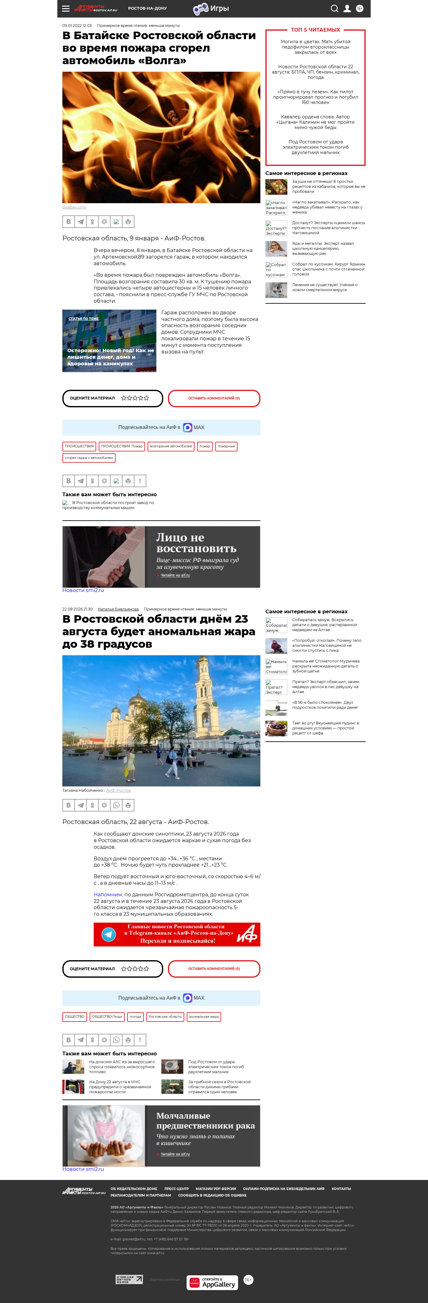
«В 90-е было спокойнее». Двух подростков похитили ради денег (325, 705)
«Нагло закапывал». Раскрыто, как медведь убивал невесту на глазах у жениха (327, 207)
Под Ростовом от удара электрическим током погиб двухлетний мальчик (316, 147)
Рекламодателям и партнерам (141, 1195)
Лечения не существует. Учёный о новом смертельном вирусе (325, 287)
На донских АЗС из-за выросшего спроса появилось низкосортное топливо (122, 1066)
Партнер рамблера (165, 1279)
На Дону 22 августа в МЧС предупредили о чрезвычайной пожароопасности (120, 1086)
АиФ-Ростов (118, 790)
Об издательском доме (134, 1189)
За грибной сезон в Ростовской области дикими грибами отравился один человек (219, 1086)
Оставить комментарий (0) (214, 398)
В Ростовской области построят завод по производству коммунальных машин (108, 505)
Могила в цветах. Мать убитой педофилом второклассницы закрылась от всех (316, 47)
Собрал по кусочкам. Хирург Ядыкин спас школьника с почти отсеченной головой (328, 269)
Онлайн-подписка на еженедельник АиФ (284, 1189)
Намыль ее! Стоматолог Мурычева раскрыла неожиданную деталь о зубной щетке (326, 666)
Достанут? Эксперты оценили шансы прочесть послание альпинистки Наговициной (328, 227)
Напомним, (108, 895)
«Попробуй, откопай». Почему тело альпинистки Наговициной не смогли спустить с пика (327, 645)
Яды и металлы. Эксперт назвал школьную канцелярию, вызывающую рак (323, 248)
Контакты (341, 1189)
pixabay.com (74, 207)
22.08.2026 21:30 (77, 609)
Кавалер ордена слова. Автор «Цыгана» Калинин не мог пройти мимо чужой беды (315, 122)
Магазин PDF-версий (216, 1189)
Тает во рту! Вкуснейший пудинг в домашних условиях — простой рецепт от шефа (325, 728)
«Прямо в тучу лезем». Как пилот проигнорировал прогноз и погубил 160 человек (315, 97)
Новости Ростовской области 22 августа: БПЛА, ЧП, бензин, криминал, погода (315, 72)
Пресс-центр (176, 1189)
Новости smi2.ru (83, 590)
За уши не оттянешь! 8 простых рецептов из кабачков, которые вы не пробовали (328, 186)
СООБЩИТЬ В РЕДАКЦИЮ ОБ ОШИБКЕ (212, 1195)
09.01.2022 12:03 (77, 25)
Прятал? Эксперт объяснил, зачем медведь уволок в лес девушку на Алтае (325, 686)
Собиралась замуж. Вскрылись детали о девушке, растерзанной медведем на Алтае (324, 624)
